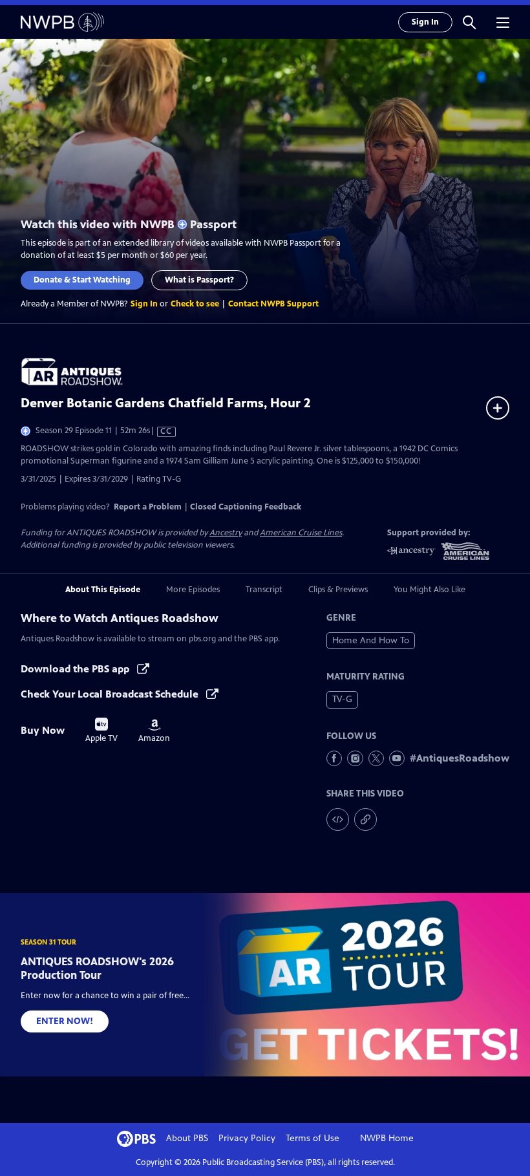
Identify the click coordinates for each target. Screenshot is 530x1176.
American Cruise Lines (301, 533)
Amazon (154, 731)
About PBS (187, 1138)
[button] (469, 22)
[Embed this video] (337, 819)
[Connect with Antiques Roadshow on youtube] (397, 758)
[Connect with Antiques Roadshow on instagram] (355, 758)
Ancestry (225, 533)
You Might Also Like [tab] (429, 589)
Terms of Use (312, 1138)
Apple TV (101, 730)
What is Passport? (199, 280)
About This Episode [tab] (102, 589)
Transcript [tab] (264, 589)
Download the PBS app (76, 669)
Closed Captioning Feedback (245, 507)
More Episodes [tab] (193, 589)
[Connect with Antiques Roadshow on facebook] (334, 758)
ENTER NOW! (64, 1021)
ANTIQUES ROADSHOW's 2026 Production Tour (97, 968)
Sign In (425, 22)
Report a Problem (148, 507)
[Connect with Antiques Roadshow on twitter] (376, 758)
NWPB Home (387, 1138)
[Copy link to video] (365, 819)
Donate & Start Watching (82, 280)
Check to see (195, 304)
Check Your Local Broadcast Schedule (111, 694)
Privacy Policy (246, 1138)
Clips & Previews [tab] (338, 589)
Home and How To (370, 640)
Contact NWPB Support (273, 304)
